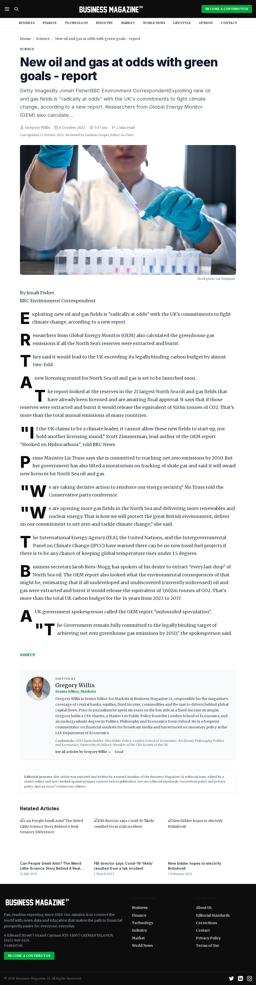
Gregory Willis (37, 127)
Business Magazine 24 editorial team (178, 777)
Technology (76, 23)
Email (119, 752)
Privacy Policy (208, 938)
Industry (104, 23)
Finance (50, 23)
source (27, 654)
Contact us (13, 945)
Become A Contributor (227, 9)
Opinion (206, 23)
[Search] (16, 8)
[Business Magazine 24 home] (110, 9)
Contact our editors (71, 786)
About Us (204, 907)
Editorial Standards (213, 915)
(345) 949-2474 (17, 940)
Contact (229, 23)
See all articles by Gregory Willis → (83, 752)
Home (25, 38)
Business (27, 23)
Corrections (206, 923)
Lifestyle (182, 23)
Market (128, 23)
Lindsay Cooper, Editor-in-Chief (109, 135)
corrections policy (193, 781)
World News (154, 23)
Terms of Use (207, 945)
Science (43, 38)
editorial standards (164, 781)
